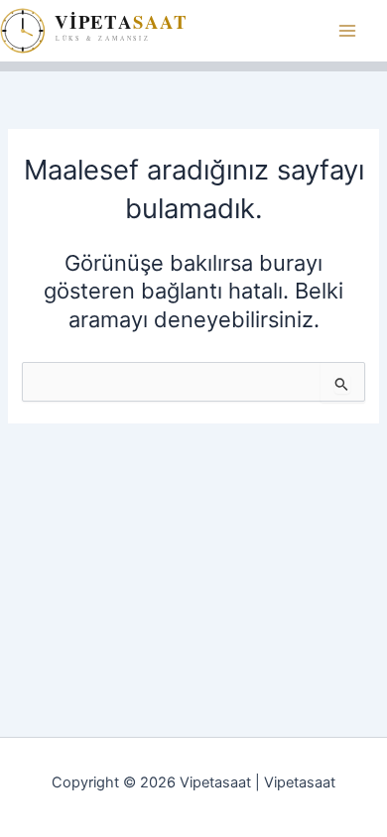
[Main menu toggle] (347, 31)
